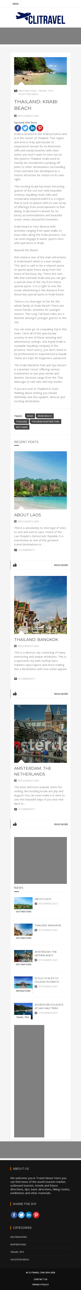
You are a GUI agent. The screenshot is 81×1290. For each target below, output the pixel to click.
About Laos (27, 515)
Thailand (21, 421)
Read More (61, 565)
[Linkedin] (32, 128)
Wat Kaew (22, 427)
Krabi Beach (45, 416)
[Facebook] (18, 128)
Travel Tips (45, 90)
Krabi (30, 416)
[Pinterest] (40, 128)
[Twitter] (25, 128)
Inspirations (23, 990)
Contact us (40, 1279)
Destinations (27, 90)
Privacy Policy (40, 1284)
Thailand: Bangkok (36, 639)
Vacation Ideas (28, 94)
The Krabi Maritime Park (45, 421)
